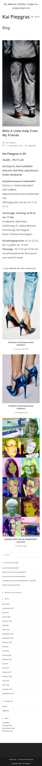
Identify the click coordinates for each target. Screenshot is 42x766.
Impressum (12, 759)
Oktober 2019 (7, 689)
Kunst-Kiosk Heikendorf (10, 568)
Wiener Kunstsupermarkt (11, 585)
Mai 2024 (5, 625)
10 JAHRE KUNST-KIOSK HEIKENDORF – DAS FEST (21, 540)
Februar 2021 (6, 672)
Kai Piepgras (16, 16)
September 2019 (8, 693)
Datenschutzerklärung (26, 759)
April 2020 (5, 681)
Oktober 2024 (7, 621)
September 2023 (8, 638)
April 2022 (5, 651)
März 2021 (5, 668)
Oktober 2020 (7, 676)
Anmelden (5, 723)
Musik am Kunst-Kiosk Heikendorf (14, 572)
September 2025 (8, 608)
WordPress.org (7, 731)
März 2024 (5, 629)
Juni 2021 (5, 664)
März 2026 (5, 604)
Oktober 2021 (7, 659)
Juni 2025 (5, 613)
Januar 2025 (6, 617)
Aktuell (4, 706)
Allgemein (32, 146)
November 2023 (7, 634)
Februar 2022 (6, 655)
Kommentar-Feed (8, 728)
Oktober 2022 (7, 642)
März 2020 (5, 685)
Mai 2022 (5, 647)
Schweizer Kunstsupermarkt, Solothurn (21, 343)
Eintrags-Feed (7, 725)
